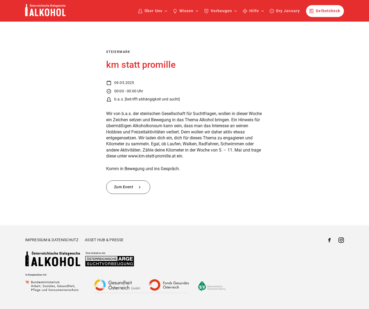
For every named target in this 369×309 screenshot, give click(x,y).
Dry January (288, 11)
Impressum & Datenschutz (51, 240)
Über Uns (153, 11)
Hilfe (254, 11)
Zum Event (124, 187)
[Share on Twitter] (341, 240)
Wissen (186, 11)
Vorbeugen (221, 11)
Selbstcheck (328, 11)
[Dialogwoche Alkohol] (45, 14)
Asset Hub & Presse (104, 240)
